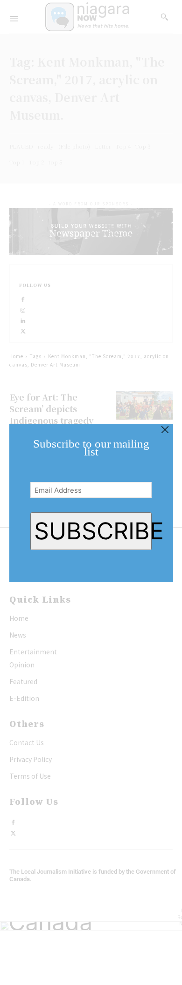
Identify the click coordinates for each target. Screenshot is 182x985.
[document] (91, 492)
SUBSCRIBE (93, 531)
